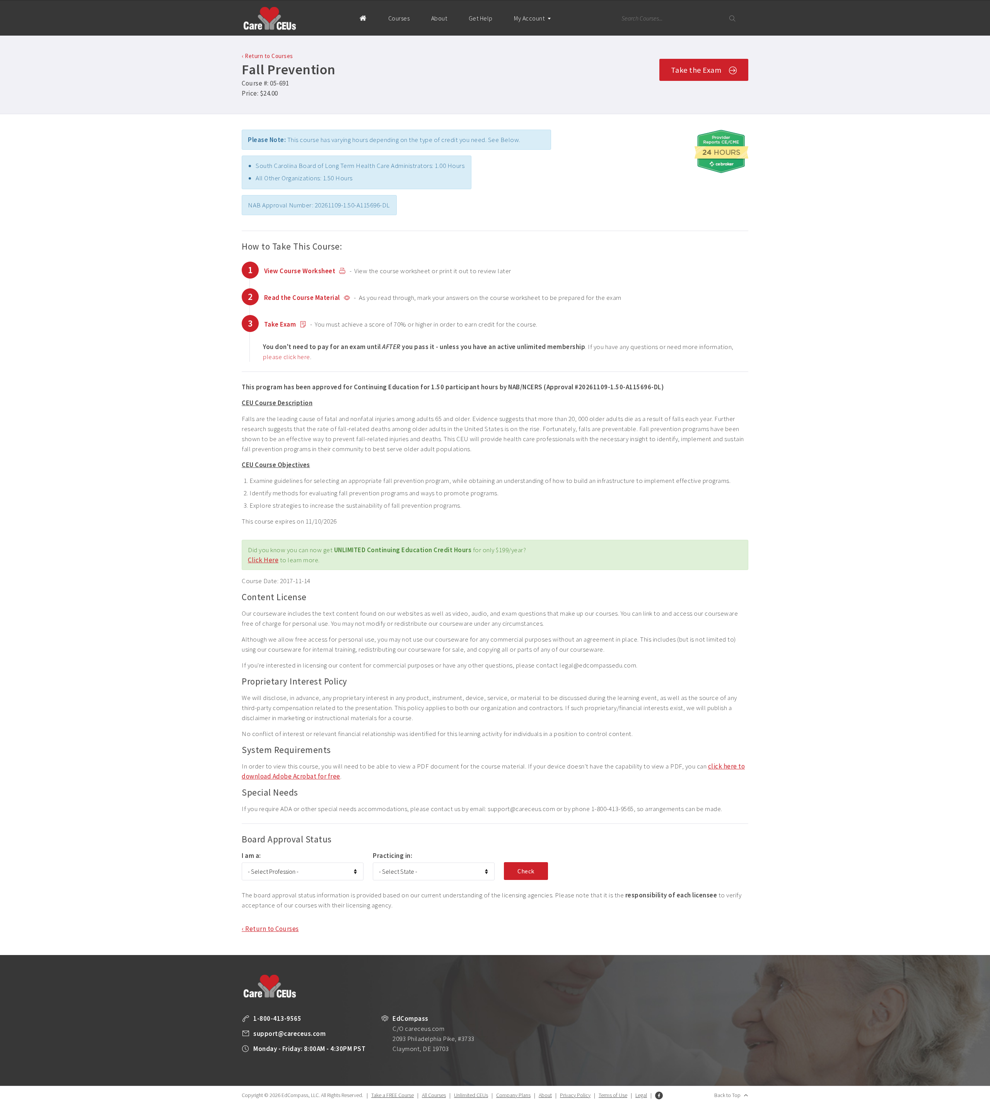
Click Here (263, 560)
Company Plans (513, 1095)
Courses (399, 18)
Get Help (481, 18)
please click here (286, 357)
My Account (530, 18)
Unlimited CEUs (471, 1095)
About (439, 18)
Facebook (659, 1095)
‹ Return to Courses (267, 56)
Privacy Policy (575, 1095)
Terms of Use (613, 1095)
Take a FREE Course (392, 1095)
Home (363, 17)
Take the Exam (696, 70)
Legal (641, 1095)
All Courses (434, 1095)
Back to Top (727, 1095)
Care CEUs (269, 18)
